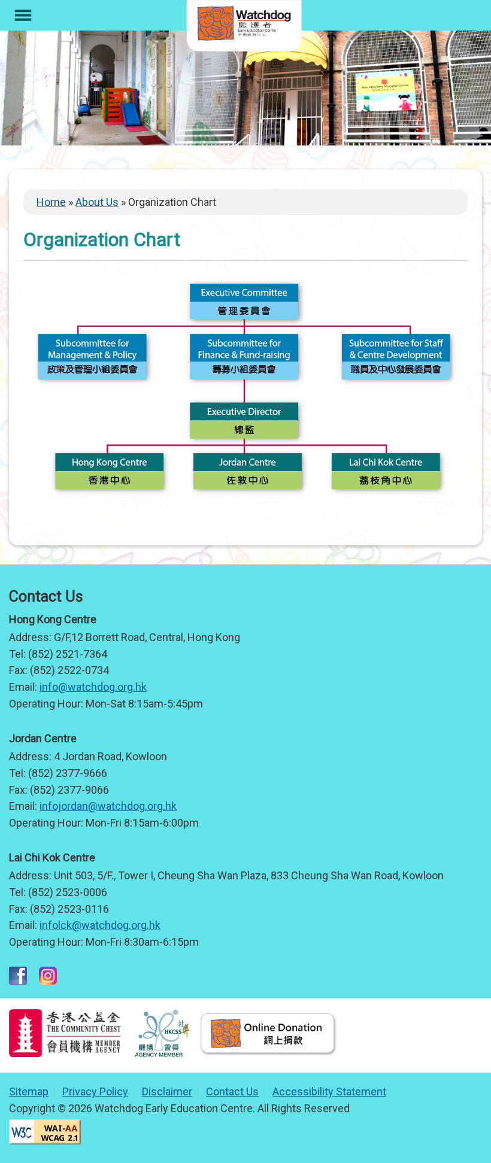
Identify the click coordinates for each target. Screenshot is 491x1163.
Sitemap (29, 1091)
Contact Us (232, 1091)
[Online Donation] (267, 1053)
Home (51, 202)
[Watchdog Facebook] (18, 980)
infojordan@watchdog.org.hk (108, 806)
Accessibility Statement (329, 1091)
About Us (97, 202)
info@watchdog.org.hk (93, 687)
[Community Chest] (64, 1053)
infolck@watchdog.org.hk (100, 925)
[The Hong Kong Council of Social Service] (162, 1053)
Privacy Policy (95, 1091)
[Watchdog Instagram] (48, 980)
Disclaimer (167, 1091)
